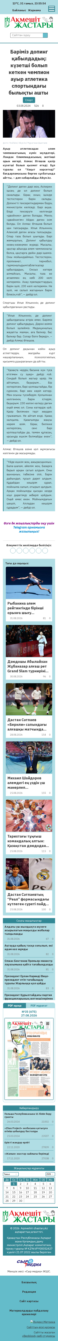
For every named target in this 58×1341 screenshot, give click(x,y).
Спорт (29, 100)
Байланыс (19, 10)
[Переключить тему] (44, 10)
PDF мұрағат (39, 1005)
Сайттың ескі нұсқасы (41, 1327)
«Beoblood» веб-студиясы (38, 1336)
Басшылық (29, 1282)
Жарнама (34, 10)
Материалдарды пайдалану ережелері (29, 1312)
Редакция (29, 1292)
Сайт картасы (29, 1301)
